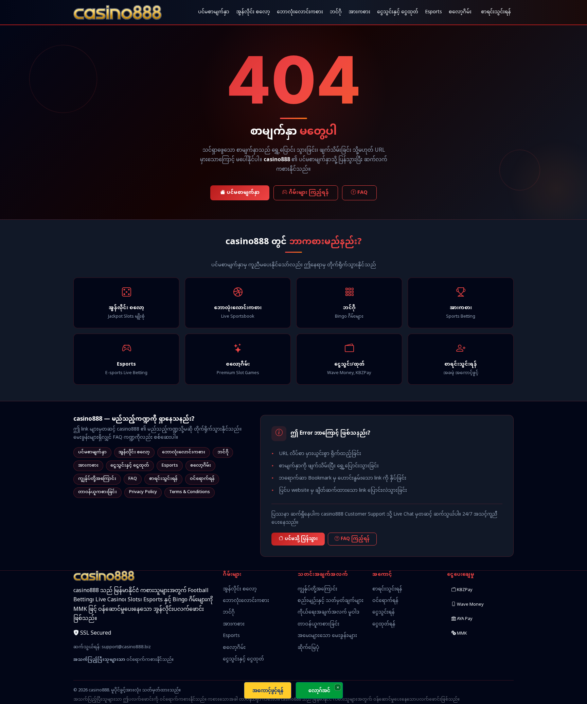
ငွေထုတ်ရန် (383, 624)
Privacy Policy (143, 492)
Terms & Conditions (189, 492)
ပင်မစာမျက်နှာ (213, 12)
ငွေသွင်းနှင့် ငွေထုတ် (397, 12)
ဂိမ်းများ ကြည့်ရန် (309, 192)
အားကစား (359, 12)
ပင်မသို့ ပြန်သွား (301, 539)
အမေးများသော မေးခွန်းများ (327, 636)
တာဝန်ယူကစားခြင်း (97, 492)
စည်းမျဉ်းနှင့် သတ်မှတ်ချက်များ (330, 601)
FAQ (362, 192)
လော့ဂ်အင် (319, 690)
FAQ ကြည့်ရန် (355, 539)
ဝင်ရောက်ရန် (202, 479)
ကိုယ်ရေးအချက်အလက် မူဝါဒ (328, 612)
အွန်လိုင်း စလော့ (253, 12)
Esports (433, 12)
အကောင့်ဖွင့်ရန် (267, 690)
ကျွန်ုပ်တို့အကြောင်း (97, 479)
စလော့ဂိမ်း (460, 12)
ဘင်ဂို (336, 12)
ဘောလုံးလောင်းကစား (300, 12)
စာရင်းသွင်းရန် (496, 12)
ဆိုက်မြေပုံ (308, 647)
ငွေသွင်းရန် (383, 612)
